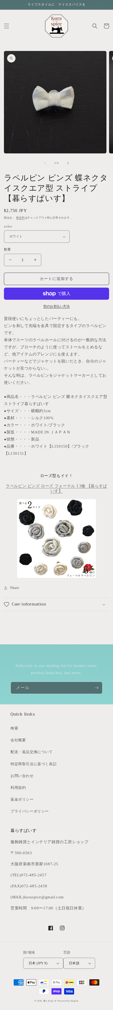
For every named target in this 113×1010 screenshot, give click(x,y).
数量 (7, 249)
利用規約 (18, 788)
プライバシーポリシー (30, 811)
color (8, 226)
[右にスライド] (68, 163)
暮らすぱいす (50, 1001)
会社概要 (18, 740)
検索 (14, 728)
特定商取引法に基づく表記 (33, 764)
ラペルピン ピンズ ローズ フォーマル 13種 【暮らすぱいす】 (56, 489)
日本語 (74, 963)
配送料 (20, 217)
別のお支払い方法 (56, 306)
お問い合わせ (22, 776)
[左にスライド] (45, 163)
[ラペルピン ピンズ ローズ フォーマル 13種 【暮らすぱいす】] (56, 538)
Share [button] (14, 588)
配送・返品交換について (32, 752)
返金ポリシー (22, 799)
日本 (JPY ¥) (38, 963)
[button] (6, 26)
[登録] (96, 688)
